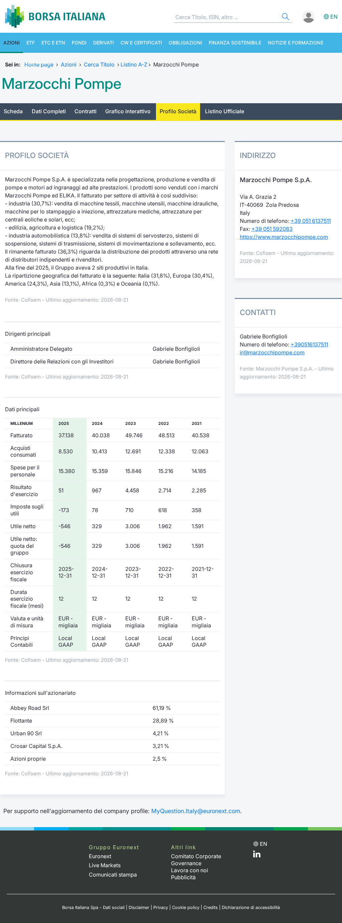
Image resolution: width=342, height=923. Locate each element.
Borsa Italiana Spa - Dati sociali (93, 907)
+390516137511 (309, 344)
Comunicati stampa (113, 874)
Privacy (160, 907)
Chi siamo (38, 62)
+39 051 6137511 (311, 220)
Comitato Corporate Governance (196, 860)
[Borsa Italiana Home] (55, 16)
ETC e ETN (53, 42)
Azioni (11, 42)
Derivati (103, 42)
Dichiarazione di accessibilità (251, 907)
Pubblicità (183, 877)
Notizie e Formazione (295, 42)
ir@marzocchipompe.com (272, 352)
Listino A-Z (134, 64)
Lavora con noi (189, 870)
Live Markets (105, 865)
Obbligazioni (185, 42)
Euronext (100, 856)
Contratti (85, 111)
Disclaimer (139, 907)
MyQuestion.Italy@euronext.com (195, 810)
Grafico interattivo (128, 111)
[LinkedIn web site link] (257, 855)
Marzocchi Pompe (61, 83)
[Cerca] (285, 17)
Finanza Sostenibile (235, 42)
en (334, 16)
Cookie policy (185, 907)
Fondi (79, 42)
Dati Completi (49, 111)
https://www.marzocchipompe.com (284, 237)
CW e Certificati (141, 42)
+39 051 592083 (272, 228)
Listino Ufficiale (224, 111)
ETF (30, 42)
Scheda (13, 111)
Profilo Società (178, 111)
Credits (210, 907)
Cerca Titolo (99, 64)
